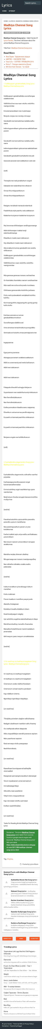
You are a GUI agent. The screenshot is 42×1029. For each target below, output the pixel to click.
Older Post (34, 938)
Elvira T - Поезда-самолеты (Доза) (18, 64)
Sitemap (12, 11)
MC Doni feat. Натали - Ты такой (17, 67)
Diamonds (7, 960)
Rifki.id (21, 1024)
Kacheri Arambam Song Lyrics (22, 900)
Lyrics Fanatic (8, 7)
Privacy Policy (29, 1024)
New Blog (7, 1005)
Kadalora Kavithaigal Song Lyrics (23, 923)
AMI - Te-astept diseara (12, 987)
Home (4, 11)
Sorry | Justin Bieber (11, 980)
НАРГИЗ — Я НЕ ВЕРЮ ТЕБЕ (16, 59)
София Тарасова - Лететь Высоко (16, 993)
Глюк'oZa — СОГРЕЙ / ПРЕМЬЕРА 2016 (20, 62)
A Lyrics (26, 32)
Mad (5, 999)
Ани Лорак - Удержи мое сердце (18, 57)
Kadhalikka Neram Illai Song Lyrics (24, 880)
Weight (6, 974)
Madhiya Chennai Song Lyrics (21, 48)
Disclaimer (5, 1026)
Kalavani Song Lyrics (18, 891)
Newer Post (7, 938)
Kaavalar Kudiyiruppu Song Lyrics (23, 912)
